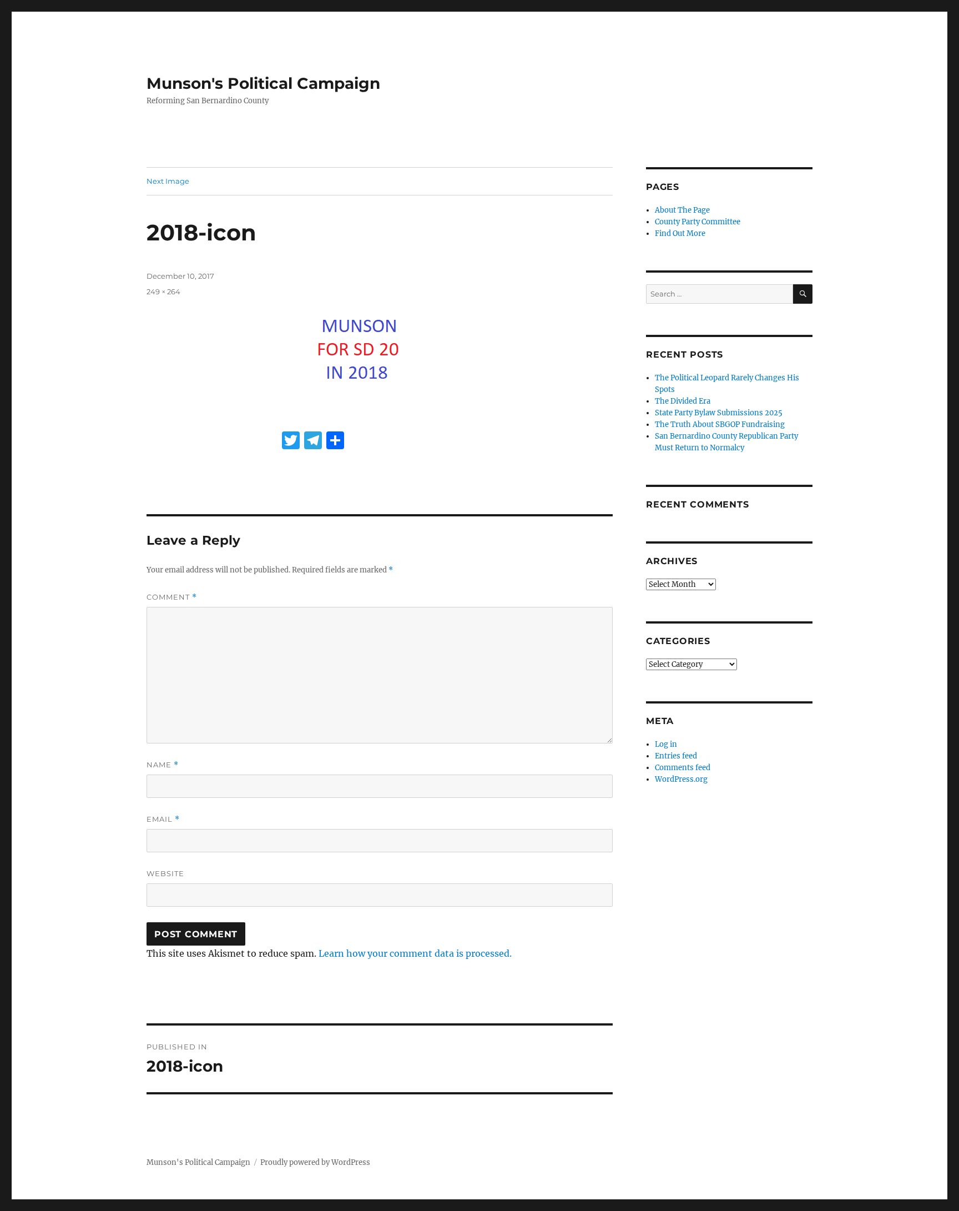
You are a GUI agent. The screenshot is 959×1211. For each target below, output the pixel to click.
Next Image (168, 181)
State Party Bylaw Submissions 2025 (719, 413)
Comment (172, 597)
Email (163, 819)
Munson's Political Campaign (263, 83)
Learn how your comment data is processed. (415, 953)
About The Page (682, 210)
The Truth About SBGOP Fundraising (720, 424)
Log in (666, 744)
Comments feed (682, 767)
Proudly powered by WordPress (315, 1162)
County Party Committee (697, 222)
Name (163, 765)
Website (165, 873)
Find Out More (680, 233)
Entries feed (676, 756)
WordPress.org (681, 779)
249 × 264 (163, 291)
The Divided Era (682, 401)
